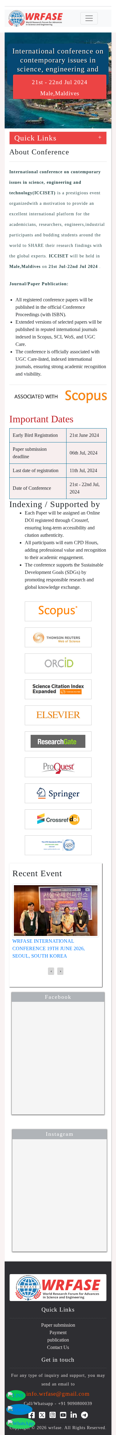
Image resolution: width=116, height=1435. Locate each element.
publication (58, 1339)
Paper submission (58, 1325)
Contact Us (58, 1347)
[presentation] (51, 971)
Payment (58, 1332)
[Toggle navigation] (89, 18)
